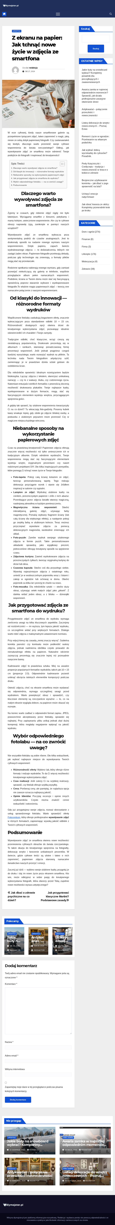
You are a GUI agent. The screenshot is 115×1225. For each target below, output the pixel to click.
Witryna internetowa (15, 1069)
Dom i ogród (88, 232)
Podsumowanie (20, 185)
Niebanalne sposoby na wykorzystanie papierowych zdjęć (38, 175)
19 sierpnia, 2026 (18, 1150)
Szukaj (85, 28)
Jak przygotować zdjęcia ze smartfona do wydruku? (36, 178)
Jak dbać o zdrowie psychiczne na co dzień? (21, 896)
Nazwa (9, 1042)
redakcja (33, 68)
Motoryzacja (88, 261)
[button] (111, 14)
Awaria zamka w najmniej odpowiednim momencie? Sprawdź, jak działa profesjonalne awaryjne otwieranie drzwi (95, 95)
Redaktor (39, 950)
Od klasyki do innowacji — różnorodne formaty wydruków (38, 171)
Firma (85, 246)
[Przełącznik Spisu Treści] (61, 164)
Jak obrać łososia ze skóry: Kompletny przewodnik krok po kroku (96, 207)
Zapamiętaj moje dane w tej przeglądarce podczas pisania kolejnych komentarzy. (34, 1089)
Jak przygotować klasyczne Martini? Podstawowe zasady (55, 896)
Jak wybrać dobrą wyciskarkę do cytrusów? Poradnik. (94, 153)
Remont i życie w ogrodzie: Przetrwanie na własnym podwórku (95, 139)
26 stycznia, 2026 (73, 1181)
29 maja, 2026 (71, 1150)
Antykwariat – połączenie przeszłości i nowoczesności (29, 1174)
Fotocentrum (14, 817)
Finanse (86, 239)
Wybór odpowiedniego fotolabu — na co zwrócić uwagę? (38, 182)
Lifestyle (16, 31)
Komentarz (11, 984)
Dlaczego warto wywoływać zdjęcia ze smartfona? (35, 168)
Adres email (11, 1055)
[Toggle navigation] (58, 14)
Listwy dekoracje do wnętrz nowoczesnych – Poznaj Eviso (95, 126)
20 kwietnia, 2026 (18, 1181)
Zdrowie (86, 269)
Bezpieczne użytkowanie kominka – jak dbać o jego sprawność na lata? (95, 183)
